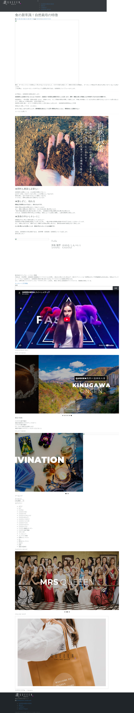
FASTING (21, 510)
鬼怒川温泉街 (22, 546)
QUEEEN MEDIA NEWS (47, 4)
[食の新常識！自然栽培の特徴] (47, 52)
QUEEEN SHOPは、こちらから (24, 690)
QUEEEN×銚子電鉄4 (21, 421)
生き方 (21, 543)
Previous (17, 383)
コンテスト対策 (23, 535)
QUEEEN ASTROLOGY (25, 515)
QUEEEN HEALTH (24, 525)
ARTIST (20, 506)
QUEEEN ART (22, 514)
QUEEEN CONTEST (24, 519)
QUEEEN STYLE (23, 526)
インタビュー (22, 534)
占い (20, 539)
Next (116, 383)
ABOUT (43, 6)
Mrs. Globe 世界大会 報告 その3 (24, 426)
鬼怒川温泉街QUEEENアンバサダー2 (25, 423)
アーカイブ (18, 498)
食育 (20, 545)
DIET (20, 508)
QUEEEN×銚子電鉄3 (21, 424)
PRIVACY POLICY (23, 709)
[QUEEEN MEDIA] (24, 695)
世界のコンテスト (24, 537)
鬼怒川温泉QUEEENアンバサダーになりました (28, 428)
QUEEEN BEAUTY (24, 517)
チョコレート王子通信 (21, 283)
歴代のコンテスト (24, 541)
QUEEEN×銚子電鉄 (24, 530)
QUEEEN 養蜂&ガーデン (26, 528)
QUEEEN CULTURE (24, 521)
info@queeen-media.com (23, 700)
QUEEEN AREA (23, 512)
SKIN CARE (22, 532)
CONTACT (44, 7)
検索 (16, 285)
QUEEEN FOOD (46, 19)
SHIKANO (38, 19)
